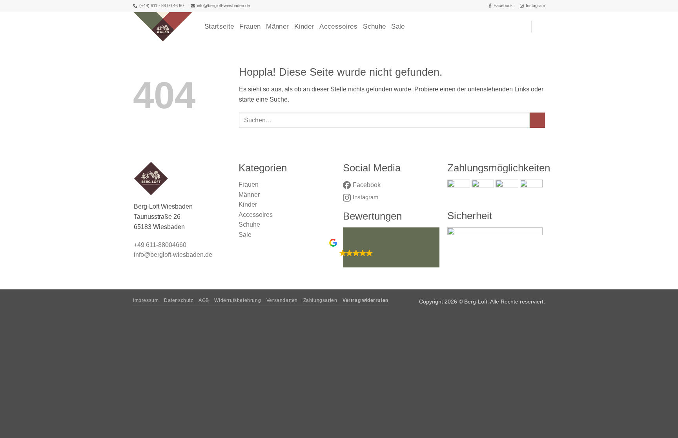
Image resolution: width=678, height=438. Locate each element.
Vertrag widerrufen (365, 300)
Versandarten (282, 300)
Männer (277, 26)
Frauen (250, 26)
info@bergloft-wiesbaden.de (223, 5)
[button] (541, 26)
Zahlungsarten (320, 300)
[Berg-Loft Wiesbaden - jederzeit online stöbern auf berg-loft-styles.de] (163, 27)
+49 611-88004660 (160, 245)
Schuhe (374, 26)
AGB (204, 300)
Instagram (535, 5)
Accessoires (338, 26)
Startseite (219, 26)
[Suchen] (521, 26)
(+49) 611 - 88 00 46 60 (161, 5)
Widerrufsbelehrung (237, 300)
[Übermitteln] (537, 120)
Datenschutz (178, 300)
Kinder (304, 26)
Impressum (146, 300)
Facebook (503, 5)
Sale (398, 26)
